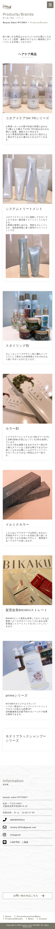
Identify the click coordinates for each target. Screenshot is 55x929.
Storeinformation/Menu (29, 916)
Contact (43, 919)
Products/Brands (14, 919)
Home (8, 916)
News (31, 919)
